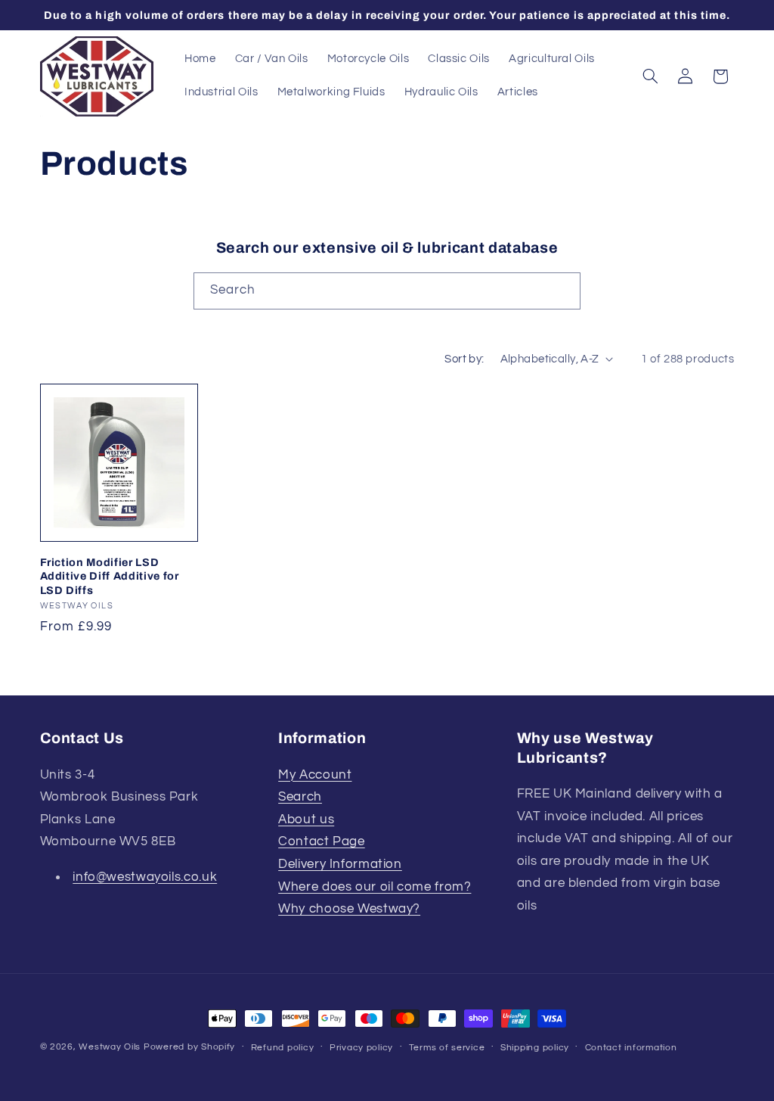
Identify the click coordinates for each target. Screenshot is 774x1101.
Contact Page (321, 841)
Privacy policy (361, 1047)
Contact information (631, 1047)
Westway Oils (110, 1047)
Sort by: (464, 359)
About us (306, 819)
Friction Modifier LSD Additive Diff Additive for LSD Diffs (109, 576)
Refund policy (282, 1047)
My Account (314, 775)
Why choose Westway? (349, 909)
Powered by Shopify (189, 1047)
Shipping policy (534, 1047)
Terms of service (447, 1047)
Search (300, 797)
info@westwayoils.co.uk (145, 877)
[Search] (562, 290)
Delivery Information (340, 864)
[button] (650, 76)
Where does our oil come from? (374, 887)
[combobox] (387, 291)
